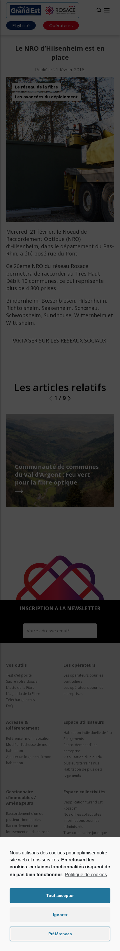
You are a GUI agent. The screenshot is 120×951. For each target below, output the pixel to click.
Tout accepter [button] (60, 895)
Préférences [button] (60, 934)
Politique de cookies (86, 874)
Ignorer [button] (60, 914)
